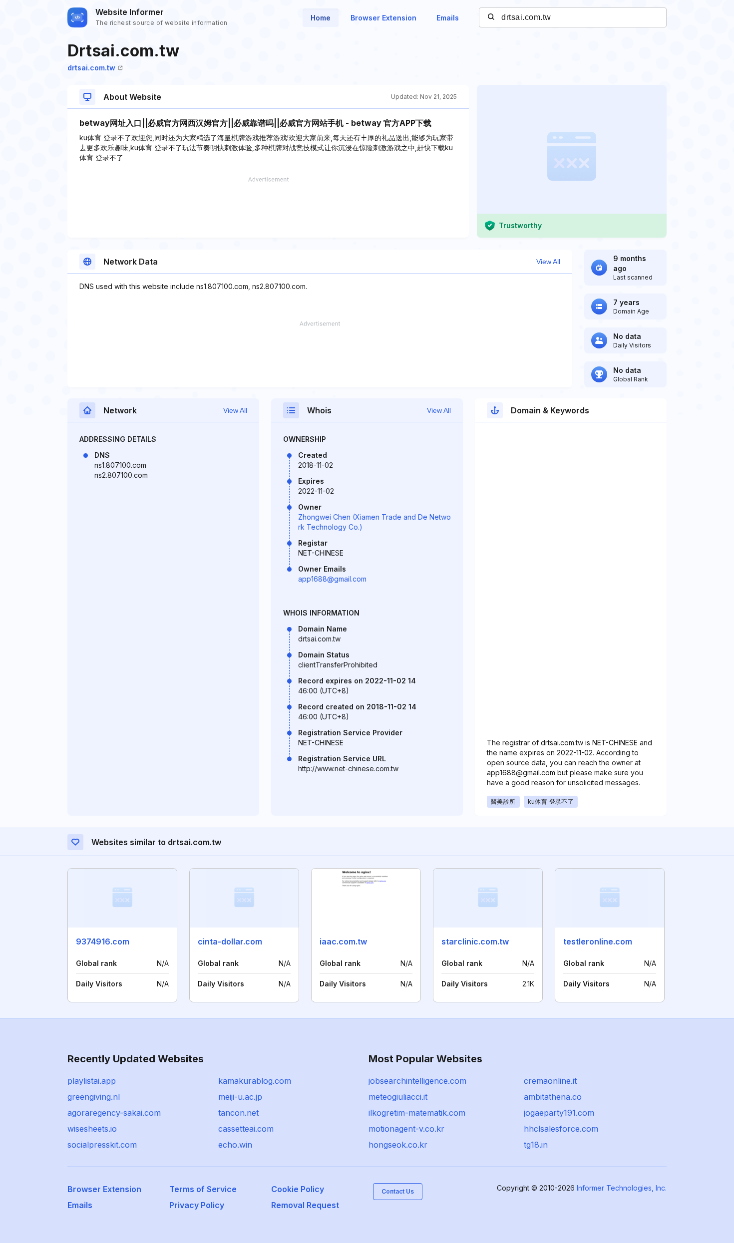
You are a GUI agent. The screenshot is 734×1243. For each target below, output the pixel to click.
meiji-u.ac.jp (240, 1097)
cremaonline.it (550, 1081)
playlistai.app (91, 1081)
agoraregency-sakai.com (114, 1113)
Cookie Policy (297, 1189)
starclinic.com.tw (475, 941)
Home (321, 17)
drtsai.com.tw (91, 67)
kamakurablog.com (254, 1081)
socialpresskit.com (102, 1145)
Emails (447, 17)
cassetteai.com (246, 1129)
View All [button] (548, 262)
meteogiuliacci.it (397, 1097)
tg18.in (536, 1145)
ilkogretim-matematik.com (416, 1113)
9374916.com (102, 941)
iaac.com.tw (343, 941)
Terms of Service (203, 1189)
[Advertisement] (268, 207)
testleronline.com (597, 941)
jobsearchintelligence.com (417, 1081)
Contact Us (397, 1191)
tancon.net (238, 1113)
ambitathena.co (553, 1097)
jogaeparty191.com (559, 1113)
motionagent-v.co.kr (406, 1129)
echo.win (235, 1145)
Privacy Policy (196, 1205)
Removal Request (305, 1205)
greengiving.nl (93, 1097)
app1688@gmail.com (332, 579)
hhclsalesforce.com (561, 1129)
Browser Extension (383, 17)
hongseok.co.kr (397, 1145)
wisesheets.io (92, 1129)
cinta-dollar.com (230, 941)
